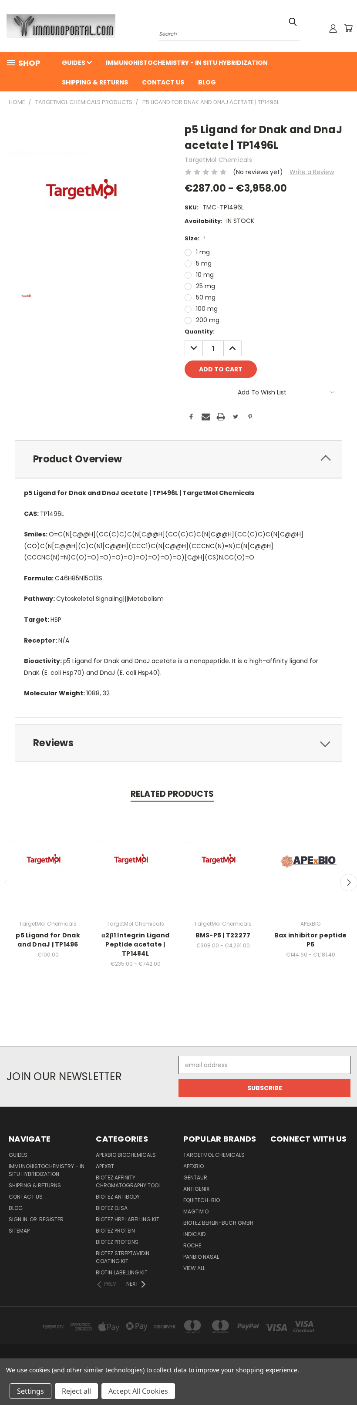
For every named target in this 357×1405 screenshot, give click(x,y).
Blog (207, 82)
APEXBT (105, 1166)
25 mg (205, 286)
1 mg (203, 252)
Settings (30, 1391)
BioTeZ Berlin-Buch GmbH (218, 1222)
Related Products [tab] (172, 794)
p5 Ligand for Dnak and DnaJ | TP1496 (48, 940)
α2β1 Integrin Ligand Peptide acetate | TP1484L (135, 944)
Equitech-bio (201, 1200)
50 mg (206, 297)
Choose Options (135, 868)
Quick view (48, 852)
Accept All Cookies (138, 1391)
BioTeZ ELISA (112, 1208)
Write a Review (312, 172)
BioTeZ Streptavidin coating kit (122, 1257)
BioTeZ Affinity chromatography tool (128, 1181)
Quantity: (200, 331)
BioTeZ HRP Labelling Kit (127, 1219)
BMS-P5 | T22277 (223, 935)
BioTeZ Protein (115, 1230)
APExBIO (193, 1166)
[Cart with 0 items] (348, 28)
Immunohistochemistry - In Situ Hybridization (187, 62)
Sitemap (19, 1230)
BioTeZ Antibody (118, 1196)
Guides (74, 62)
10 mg (205, 274)
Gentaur (195, 1177)
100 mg (207, 308)
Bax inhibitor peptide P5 (310, 940)
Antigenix (196, 1189)
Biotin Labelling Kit (122, 1272)
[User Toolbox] (333, 28)
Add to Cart (48, 868)
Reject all (76, 1391)
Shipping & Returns (95, 82)
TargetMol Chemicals (214, 1155)
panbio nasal (201, 1256)
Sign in (19, 1219)
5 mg (204, 263)
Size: (195, 238)
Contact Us (163, 82)
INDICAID (194, 1234)
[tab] (178, 459)
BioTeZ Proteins (117, 1242)
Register (51, 1219)
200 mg (207, 320)
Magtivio (196, 1211)
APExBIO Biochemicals (126, 1155)
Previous (343, 1377)
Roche (192, 1245)
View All (194, 1268)
